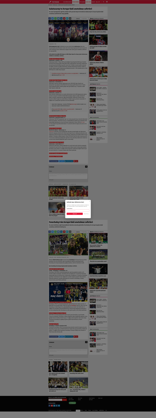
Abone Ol (75, 213)
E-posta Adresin (69, 208)
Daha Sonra (86, 213)
